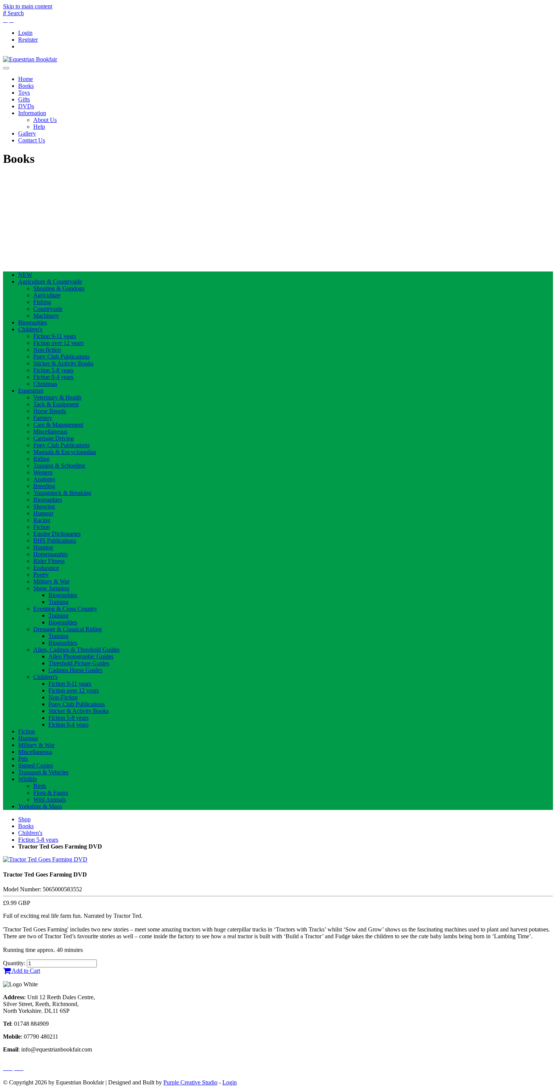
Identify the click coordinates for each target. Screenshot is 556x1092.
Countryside (47, 309)
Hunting (43, 547)
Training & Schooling (59, 465)
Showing (44, 506)
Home (25, 79)
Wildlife (27, 779)
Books (26, 86)
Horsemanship (50, 554)
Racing (41, 520)
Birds (39, 786)
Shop (24, 819)
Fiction (41, 527)
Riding (41, 459)
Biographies (32, 322)
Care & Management (58, 424)
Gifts (24, 99)
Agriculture (47, 295)
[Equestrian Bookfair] (30, 59)
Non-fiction (47, 349)
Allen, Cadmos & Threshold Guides (76, 649)
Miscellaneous (50, 431)
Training (58, 602)
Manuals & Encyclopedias (64, 452)
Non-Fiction (63, 697)
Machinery (46, 315)
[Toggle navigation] (6, 68)
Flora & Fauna (50, 792)
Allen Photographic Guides (80, 656)
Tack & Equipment (56, 404)
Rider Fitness (49, 561)
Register (28, 39)
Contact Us (31, 140)
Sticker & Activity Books (63, 363)
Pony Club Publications (61, 356)
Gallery (27, 133)
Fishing (42, 302)
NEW (25, 274)
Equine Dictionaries (57, 533)
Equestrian (30, 390)
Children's (30, 329)
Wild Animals (49, 799)
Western (43, 472)
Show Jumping (51, 588)
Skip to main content (27, 6)
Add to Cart (25, 970)
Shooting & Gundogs (58, 288)
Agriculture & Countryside (50, 281)
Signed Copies (35, 765)
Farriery (42, 418)
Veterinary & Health (57, 397)
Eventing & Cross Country (65, 608)
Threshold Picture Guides (78, 663)
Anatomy (44, 479)
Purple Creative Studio (190, 1082)
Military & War (51, 581)
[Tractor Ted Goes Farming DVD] (45, 859)
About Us (45, 120)
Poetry (41, 574)
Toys (24, 92)
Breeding (44, 486)
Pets (23, 758)
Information (32, 113)
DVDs (26, 106)
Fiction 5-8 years (53, 370)
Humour (43, 513)
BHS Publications (54, 540)
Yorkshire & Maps (40, 806)
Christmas (45, 384)
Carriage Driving (53, 438)
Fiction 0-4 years (53, 377)
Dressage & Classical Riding (67, 629)
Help (39, 126)
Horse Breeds (49, 411)
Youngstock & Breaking (62, 493)
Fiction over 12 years (58, 343)
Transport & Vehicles (43, 772)
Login (25, 33)
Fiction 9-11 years (54, 336)
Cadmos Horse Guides (75, 670)
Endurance (46, 568)
